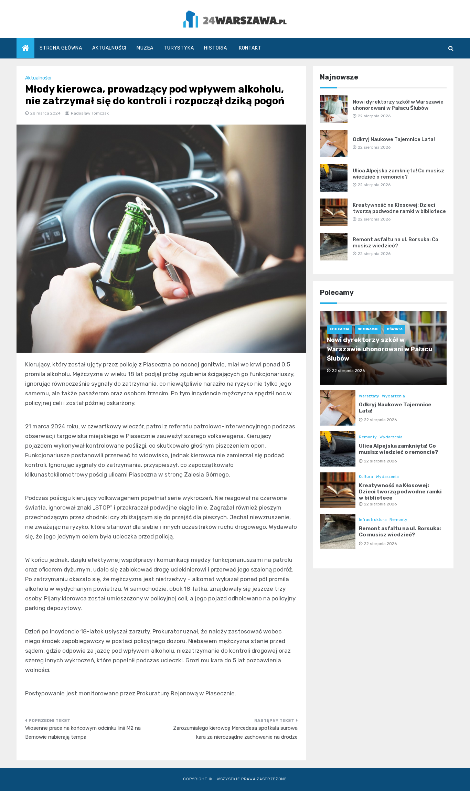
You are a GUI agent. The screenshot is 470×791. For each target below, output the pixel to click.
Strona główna (61, 48)
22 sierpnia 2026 (380, 419)
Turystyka (179, 48)
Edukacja (339, 329)
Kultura (366, 476)
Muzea (145, 48)
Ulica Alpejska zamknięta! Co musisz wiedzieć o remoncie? (398, 174)
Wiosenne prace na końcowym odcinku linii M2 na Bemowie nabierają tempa (83, 732)
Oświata (395, 329)
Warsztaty (369, 396)
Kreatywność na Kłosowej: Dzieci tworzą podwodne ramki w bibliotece (399, 208)
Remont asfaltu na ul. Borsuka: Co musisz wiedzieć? (395, 242)
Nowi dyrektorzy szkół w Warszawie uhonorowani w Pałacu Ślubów (398, 105)
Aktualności (109, 48)
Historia (215, 48)
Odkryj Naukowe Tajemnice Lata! (394, 139)
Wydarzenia (393, 396)
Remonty (368, 437)
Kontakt (250, 48)
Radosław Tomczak (90, 113)
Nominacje (367, 329)
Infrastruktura (373, 519)
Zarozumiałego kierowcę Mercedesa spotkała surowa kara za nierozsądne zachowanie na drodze (235, 732)
